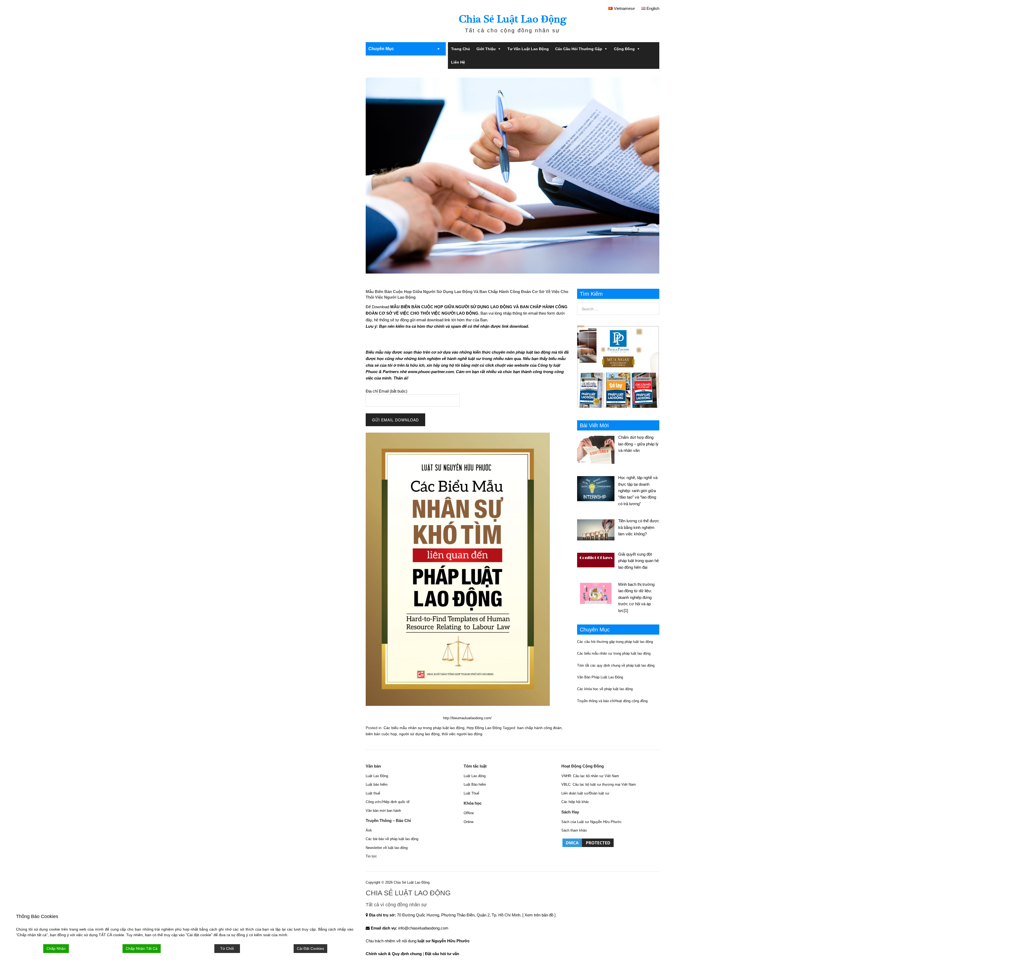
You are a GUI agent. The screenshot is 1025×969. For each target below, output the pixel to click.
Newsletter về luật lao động (387, 848)
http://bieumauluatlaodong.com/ (467, 718)
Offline (469, 813)
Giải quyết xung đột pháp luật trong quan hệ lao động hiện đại (638, 560)
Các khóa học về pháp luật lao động (605, 689)
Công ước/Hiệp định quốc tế (387, 802)
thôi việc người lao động (462, 734)
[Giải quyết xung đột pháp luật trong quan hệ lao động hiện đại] (597, 559)
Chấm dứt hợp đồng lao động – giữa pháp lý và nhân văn (638, 444)
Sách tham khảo (574, 830)
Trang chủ (460, 49)
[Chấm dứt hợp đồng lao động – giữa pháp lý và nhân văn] (597, 449)
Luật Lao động (475, 776)
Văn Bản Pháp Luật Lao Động (600, 677)
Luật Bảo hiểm (475, 784)
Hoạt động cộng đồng (631, 701)
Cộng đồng (624, 49)
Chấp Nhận (56, 948)
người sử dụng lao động (419, 734)
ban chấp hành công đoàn (539, 728)
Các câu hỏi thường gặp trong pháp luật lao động (615, 642)
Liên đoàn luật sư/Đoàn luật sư (585, 793)
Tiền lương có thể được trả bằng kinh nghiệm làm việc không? (638, 527)
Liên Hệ (458, 62)
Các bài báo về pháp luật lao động (392, 839)
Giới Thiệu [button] (486, 49)
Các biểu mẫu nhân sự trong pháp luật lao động (424, 728)
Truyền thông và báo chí (596, 701)
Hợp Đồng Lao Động (484, 728)
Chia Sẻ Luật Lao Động (512, 19)
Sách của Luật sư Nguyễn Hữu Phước (591, 822)
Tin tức (371, 856)
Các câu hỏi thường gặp (578, 49)
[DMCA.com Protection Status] (588, 846)
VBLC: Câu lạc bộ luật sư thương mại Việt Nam (598, 784)
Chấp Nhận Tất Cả (141, 948)
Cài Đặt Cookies (310, 948)
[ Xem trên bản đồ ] (538, 915)
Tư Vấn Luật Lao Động (528, 49)
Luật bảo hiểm (377, 784)
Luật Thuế (471, 793)
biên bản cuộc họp (381, 734)
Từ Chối (227, 948)
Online (469, 822)
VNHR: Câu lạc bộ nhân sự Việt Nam (590, 776)
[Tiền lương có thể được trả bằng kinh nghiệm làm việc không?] (597, 529)
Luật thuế (373, 793)
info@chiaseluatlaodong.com (423, 928)
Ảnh (369, 830)
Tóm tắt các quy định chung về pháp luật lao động (616, 665)
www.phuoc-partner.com (431, 371)
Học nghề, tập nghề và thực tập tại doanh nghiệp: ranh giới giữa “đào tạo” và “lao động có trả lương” (637, 490)
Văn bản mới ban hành (383, 811)
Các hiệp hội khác (575, 802)
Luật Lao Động (377, 776)
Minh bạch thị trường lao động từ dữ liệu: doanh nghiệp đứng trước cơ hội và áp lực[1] (636, 597)
